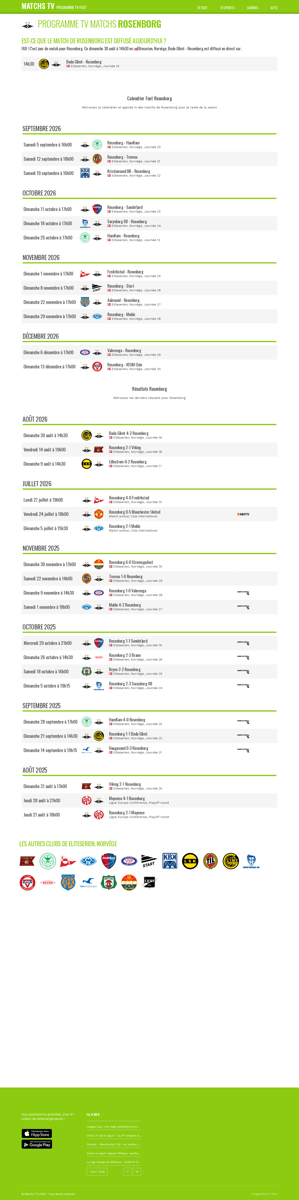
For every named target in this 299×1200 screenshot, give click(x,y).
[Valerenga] (131, 872)
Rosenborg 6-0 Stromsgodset (131, 562)
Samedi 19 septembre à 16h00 (49, 172)
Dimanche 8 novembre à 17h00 (49, 287)
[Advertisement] (149, 969)
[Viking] (29, 872)
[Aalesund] (70, 894)
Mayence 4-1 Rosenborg (127, 798)
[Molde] (90, 872)
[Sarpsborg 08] (253, 872)
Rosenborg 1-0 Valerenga (127, 590)
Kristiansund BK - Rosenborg (128, 171)
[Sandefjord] (111, 872)
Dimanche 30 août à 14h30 (46, 435)
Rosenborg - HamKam (123, 142)
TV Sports (227, 7)
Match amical (119, 516)
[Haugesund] (90, 894)
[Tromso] (212, 872)
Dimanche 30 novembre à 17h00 (50, 564)
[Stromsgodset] (131, 894)
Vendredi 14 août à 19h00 (45, 449)
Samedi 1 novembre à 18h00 (47, 606)
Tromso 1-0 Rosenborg (126, 576)
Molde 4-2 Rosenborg (125, 605)
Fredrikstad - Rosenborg (125, 271)
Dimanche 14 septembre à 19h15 (50, 750)
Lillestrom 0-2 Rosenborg (127, 461)
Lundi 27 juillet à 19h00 (43, 499)
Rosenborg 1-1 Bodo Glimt (128, 733)
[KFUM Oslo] (29, 894)
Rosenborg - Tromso (122, 157)
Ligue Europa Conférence (128, 803)
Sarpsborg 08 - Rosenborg (127, 221)
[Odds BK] (151, 894)
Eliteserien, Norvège (152, 48)
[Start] (151, 872)
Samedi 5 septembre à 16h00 (48, 144)
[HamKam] (50, 872)
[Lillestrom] (192, 872)
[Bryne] (111, 894)
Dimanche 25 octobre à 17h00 (48, 237)
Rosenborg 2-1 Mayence (126, 812)
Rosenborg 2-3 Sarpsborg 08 (130, 683)
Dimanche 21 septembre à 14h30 (50, 735)
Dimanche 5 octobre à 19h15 (47, 685)
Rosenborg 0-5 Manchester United (134, 512)
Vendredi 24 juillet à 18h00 (46, 513)
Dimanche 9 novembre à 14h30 (49, 592)
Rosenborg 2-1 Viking (125, 447)
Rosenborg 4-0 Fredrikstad (129, 497)
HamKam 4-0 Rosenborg (127, 719)
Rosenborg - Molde (121, 314)
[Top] (288, 1191)
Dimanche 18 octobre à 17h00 (48, 223)
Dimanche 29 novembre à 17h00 (50, 316)
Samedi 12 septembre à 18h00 (49, 158)
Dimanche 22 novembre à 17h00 (50, 301)
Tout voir (97, 1171)
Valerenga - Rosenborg (124, 350)
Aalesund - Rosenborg (123, 300)
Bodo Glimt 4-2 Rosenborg (128, 433)
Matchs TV (54, 5)
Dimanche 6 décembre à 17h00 (49, 352)
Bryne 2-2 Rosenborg (124, 669)
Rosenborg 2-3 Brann (125, 655)
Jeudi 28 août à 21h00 (42, 800)
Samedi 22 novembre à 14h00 (48, 578)
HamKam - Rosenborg (123, 235)
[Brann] (50, 894)
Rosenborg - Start (120, 286)
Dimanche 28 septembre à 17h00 (50, 721)
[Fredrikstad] (70, 872)
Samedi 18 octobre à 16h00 (46, 671)
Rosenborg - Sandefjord (125, 207)
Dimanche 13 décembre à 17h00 (49, 366)
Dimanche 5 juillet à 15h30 (46, 528)
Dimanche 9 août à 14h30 (44, 463)
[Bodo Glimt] (233, 872)
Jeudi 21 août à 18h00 (42, 814)
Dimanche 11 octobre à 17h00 (48, 208)
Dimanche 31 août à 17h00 (45, 786)
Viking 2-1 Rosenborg (125, 784)
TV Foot (202, 7)
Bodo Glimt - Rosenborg (83, 61)
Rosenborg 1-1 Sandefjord (128, 641)
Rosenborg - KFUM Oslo (124, 364)
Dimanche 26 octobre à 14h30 (48, 657)
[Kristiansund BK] (172, 872)
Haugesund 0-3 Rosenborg (128, 748)
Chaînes (252, 7)
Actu (274, 7)
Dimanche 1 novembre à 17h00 (48, 273)
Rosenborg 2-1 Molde (124, 526)
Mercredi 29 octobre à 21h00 (48, 642)
